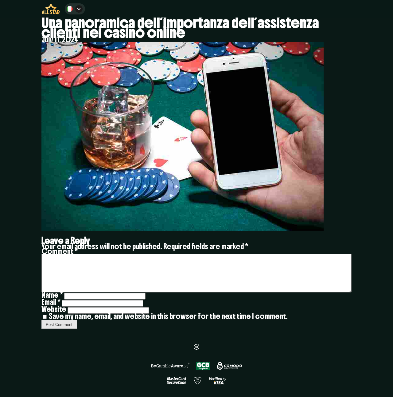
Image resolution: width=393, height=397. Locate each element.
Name (52, 295)
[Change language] (75, 8)
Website (53, 309)
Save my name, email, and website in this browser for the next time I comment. (168, 316)
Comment (59, 251)
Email (50, 302)
